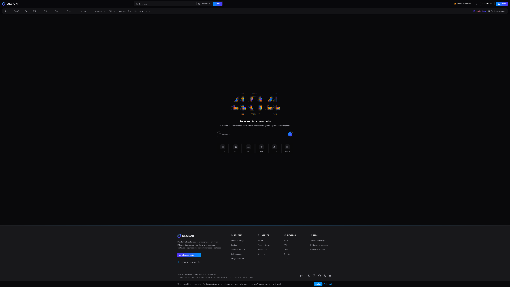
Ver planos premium (187, 255)
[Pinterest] (324, 275)
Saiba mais (328, 284)
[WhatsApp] (309, 275)
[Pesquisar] (290, 134)
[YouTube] (330, 275)
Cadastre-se (487, 3)
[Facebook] (319, 275)
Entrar (503, 3)
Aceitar (318, 284)
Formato (204, 3)
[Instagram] (314, 275)
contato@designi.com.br (190, 262)
